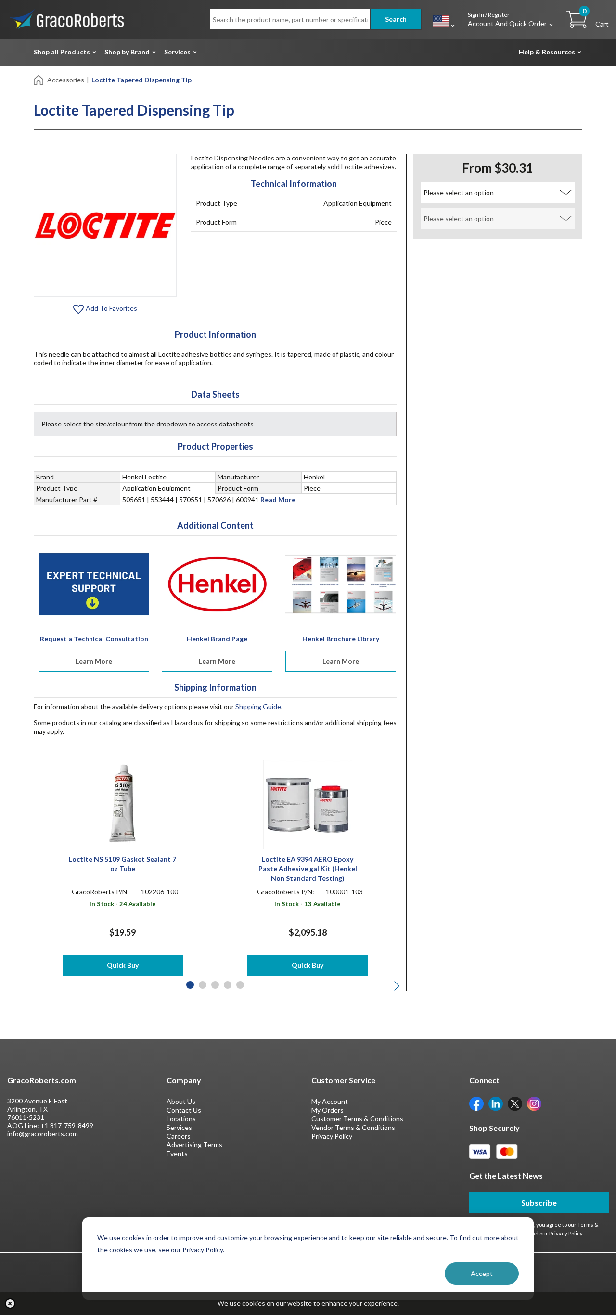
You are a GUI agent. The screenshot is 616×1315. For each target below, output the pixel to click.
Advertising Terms (194, 1145)
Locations (181, 1119)
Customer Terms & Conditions (357, 1119)
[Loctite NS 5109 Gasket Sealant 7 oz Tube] (122, 803)
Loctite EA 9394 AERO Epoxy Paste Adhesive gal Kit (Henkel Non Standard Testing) (307, 868)
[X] (515, 1103)
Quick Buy (123, 965)
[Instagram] (534, 1103)
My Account (329, 1101)
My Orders (327, 1110)
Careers (179, 1136)
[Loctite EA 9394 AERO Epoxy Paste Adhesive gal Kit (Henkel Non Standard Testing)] (307, 803)
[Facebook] (476, 1103)
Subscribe (539, 1202)
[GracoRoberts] (67, 18)
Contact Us (184, 1110)
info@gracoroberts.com (42, 1133)
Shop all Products (62, 52)
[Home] (39, 79)
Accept (482, 1273)
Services (177, 52)
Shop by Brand (127, 52)
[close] (10, 1303)
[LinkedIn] (495, 1103)
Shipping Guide (258, 707)
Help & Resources (547, 52)
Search (396, 19)
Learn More (94, 661)
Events (177, 1153)
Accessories (65, 80)
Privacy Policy (331, 1136)
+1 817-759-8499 (66, 1125)
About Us (181, 1101)
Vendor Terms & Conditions (353, 1127)
